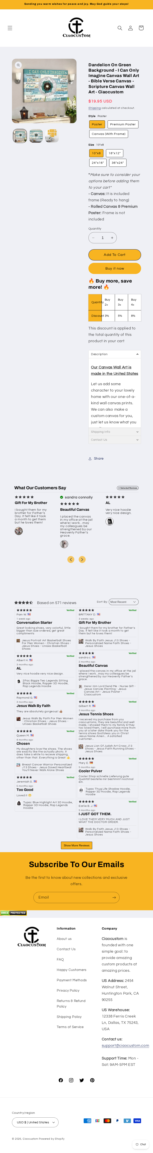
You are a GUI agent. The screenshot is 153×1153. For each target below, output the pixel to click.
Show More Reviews (76, 845)
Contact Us (66, 949)
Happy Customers (71, 970)
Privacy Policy (68, 990)
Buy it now (114, 268)
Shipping (94, 107)
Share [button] (99, 458)
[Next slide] (82, 559)
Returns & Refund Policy (71, 1003)
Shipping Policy (69, 1017)
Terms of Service (70, 1027)
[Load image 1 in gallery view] (20, 136)
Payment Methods (72, 980)
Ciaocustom (30, 1138)
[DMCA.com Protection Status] (13, 915)
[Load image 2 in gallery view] (36, 136)
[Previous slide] (70, 559)
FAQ (60, 959)
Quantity (94, 228)
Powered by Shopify (52, 1138)
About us (64, 939)
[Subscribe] (114, 897)
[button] (10, 28)
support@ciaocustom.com (125, 1046)
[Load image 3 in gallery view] (52, 136)
